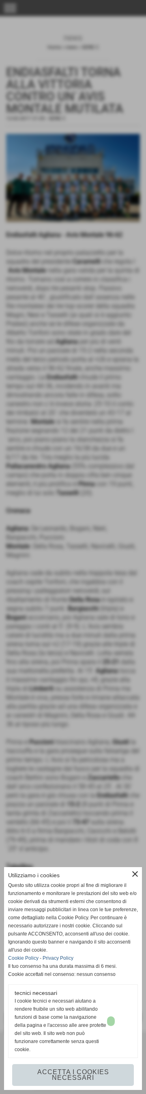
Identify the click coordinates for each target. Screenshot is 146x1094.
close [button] (135, 874)
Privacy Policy (58, 958)
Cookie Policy (23, 958)
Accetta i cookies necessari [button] (73, 1075)
